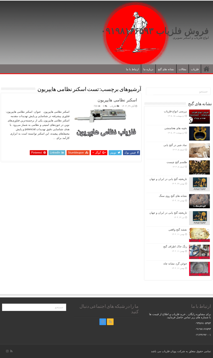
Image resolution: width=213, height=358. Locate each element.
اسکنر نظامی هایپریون (117, 100)
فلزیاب (195, 69)
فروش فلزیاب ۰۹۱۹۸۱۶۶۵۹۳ (155, 31)
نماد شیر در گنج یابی (175, 145)
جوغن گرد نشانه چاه (175, 263)
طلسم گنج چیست (177, 162)
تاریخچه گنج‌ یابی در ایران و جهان (168, 179)
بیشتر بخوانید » (59, 145)
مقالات (182, 69)
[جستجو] (149, 91)
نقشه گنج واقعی (177, 229)
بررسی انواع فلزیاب (175, 111)
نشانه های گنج (166, 69)
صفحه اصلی (206, 68)
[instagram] (102, 321)
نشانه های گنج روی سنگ (173, 195)
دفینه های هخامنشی (175, 128)
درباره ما (148, 69)
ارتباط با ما (132, 69)
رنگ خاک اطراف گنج (175, 246)
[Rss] (110, 321)
